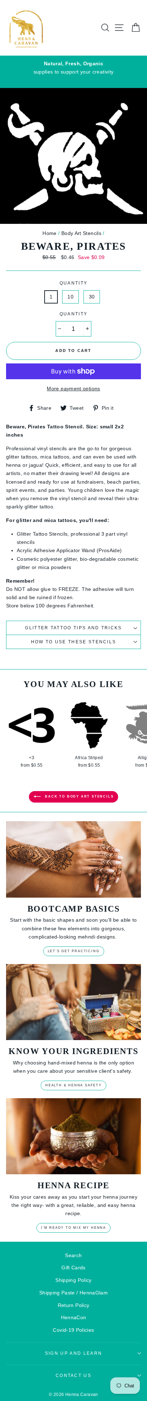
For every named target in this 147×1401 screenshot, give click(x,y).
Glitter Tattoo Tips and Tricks (73, 628)
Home (49, 233)
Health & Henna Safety (73, 1085)
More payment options (73, 388)
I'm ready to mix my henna (73, 1228)
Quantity (74, 283)
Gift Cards (73, 1267)
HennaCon (73, 1317)
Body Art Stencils (81, 233)
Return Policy (74, 1305)
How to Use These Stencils (73, 642)
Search (73, 1255)
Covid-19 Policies (73, 1330)
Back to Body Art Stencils (79, 797)
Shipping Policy (73, 1280)
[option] (73, 68)
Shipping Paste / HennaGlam (73, 1293)
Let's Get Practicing (74, 951)
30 (92, 297)
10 (70, 297)
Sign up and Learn (73, 1353)
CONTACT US (73, 1375)
